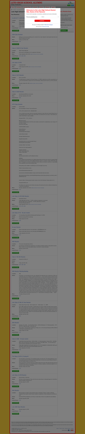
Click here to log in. (48, 24)
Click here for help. (45, 26)
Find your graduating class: (31, 16)
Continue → (42, 20)
